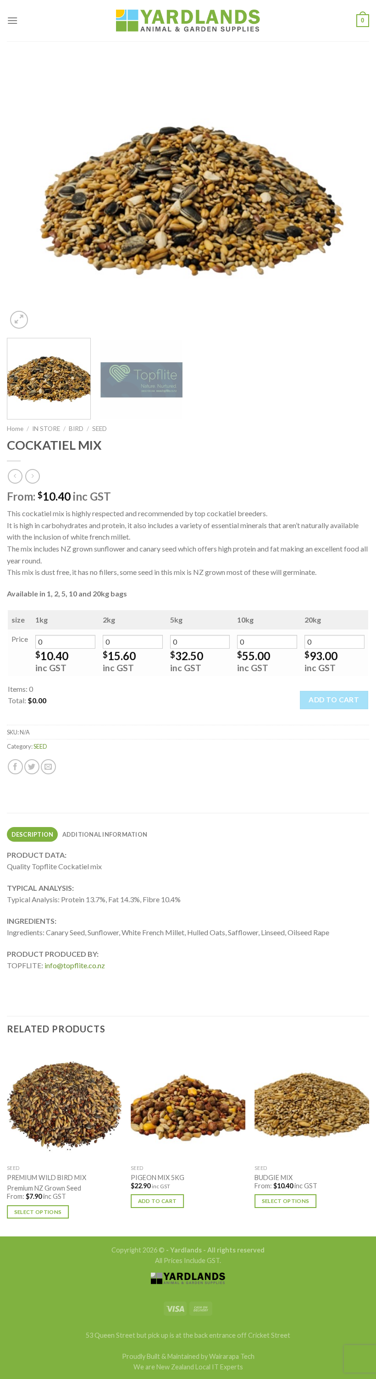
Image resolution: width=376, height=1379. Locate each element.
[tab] (32, 834)
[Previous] (25, 195)
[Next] (350, 195)
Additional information (105, 834)
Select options (38, 1212)
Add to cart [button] (157, 1201)
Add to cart (334, 699)
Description (32, 834)
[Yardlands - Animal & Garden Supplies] (188, 20)
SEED (99, 428)
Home (15, 428)
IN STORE (46, 428)
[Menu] (12, 20)
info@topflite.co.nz (74, 965)
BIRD (76, 428)
